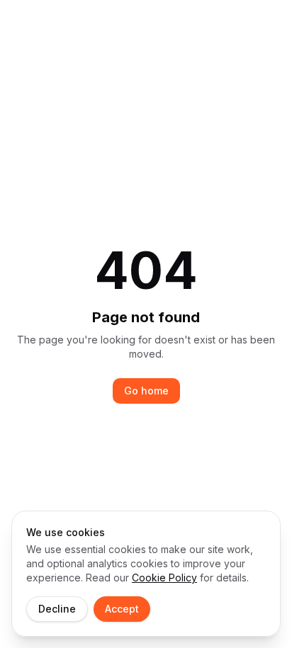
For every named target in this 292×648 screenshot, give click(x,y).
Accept (122, 609)
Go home (146, 391)
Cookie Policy (164, 578)
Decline (57, 609)
